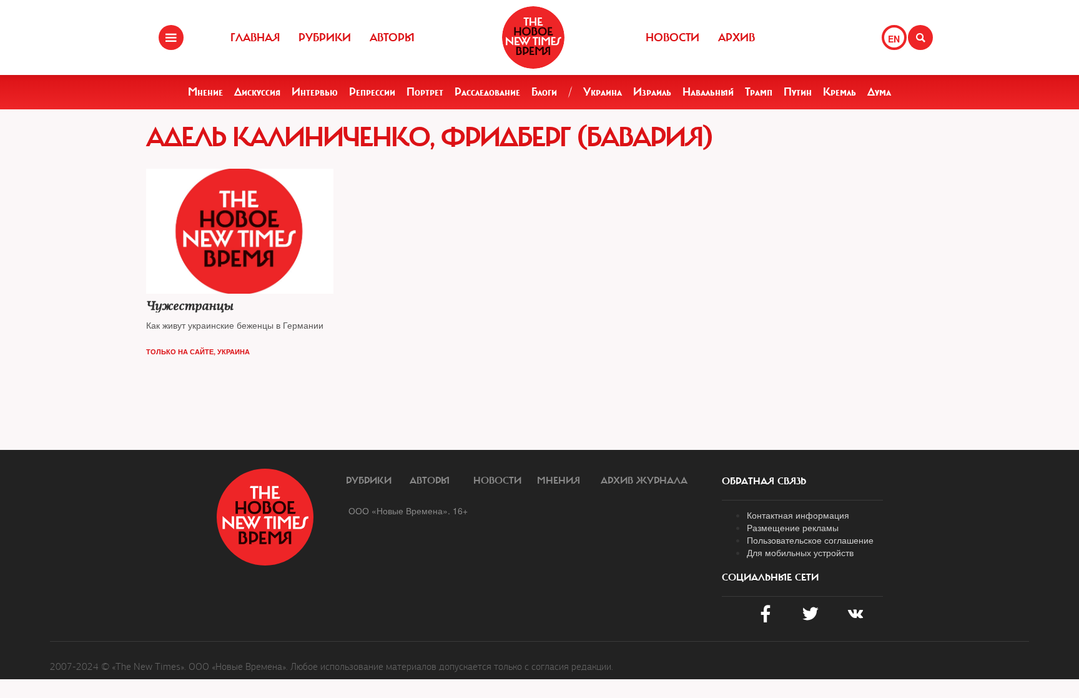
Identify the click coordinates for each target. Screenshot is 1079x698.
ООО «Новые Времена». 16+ (408, 510)
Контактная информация (798, 515)
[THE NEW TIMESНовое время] (533, 37)
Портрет (424, 92)
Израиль (652, 92)
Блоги (544, 92)
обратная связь (764, 481)
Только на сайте (180, 351)
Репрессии (372, 92)
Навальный (708, 92)
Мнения (558, 480)
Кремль (839, 92)
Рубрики (324, 37)
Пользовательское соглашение (810, 540)
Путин (798, 92)
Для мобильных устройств (800, 552)
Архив (736, 37)
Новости (672, 37)
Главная (255, 37)
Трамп (758, 92)
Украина (602, 92)
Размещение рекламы (793, 527)
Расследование (487, 92)
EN (894, 38)
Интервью (315, 92)
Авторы (392, 37)
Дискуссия (257, 92)
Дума (879, 92)
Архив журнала (644, 480)
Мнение (205, 92)
